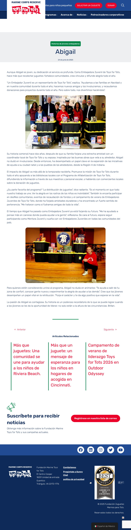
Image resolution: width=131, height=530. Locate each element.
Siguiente (109, 329)
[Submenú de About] (73, 14)
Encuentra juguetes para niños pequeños (50, 5)
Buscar (123, 5)
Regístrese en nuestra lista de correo (95, 418)
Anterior (21, 329)
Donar (111, 5)
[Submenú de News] (87, 14)
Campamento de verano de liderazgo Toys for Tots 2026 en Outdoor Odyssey (103, 359)
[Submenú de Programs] (57, 14)
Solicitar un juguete (88, 5)
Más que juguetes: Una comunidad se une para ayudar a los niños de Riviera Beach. (28, 359)
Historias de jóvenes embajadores (65, 44)
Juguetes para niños (26, 11)
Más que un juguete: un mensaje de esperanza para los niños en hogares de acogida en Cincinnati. (65, 365)
